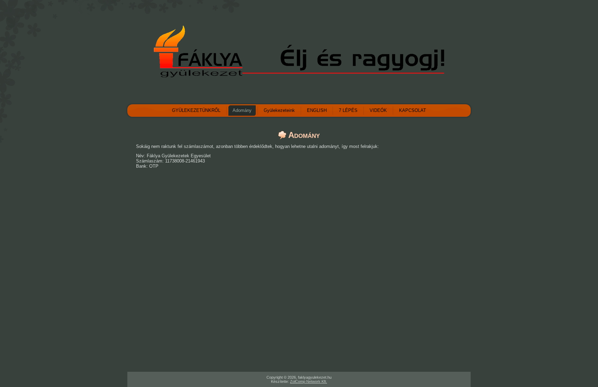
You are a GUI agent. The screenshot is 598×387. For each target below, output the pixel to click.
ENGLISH (317, 110)
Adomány (242, 110)
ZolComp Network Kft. (308, 381)
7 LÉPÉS (348, 110)
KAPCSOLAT (412, 110)
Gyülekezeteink (279, 110)
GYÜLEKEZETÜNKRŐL (196, 110)
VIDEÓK (378, 110)
